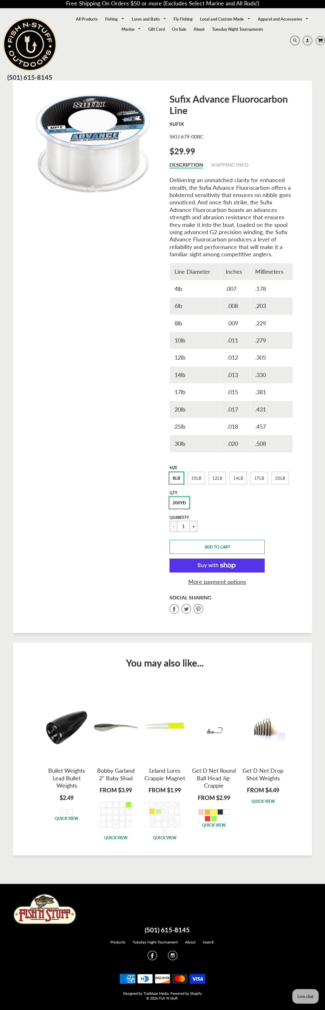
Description (186, 165)
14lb (238, 478)
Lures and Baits (146, 19)
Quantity (179, 517)
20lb (280, 478)
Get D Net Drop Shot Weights (262, 774)
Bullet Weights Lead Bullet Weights (66, 778)
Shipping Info (230, 165)
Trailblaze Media (156, 993)
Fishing (112, 19)
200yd (179, 502)
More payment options (217, 581)
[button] (217, 547)
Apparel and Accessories (280, 19)
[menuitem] (87, 19)
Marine (129, 29)
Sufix (176, 124)
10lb (196, 478)
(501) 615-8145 (29, 77)
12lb (217, 478)
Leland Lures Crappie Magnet (164, 774)
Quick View (66, 818)
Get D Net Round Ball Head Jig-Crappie (214, 778)
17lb (259, 478)
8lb (176, 478)
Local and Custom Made (222, 19)
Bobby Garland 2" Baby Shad (116, 774)
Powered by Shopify (186, 993)
